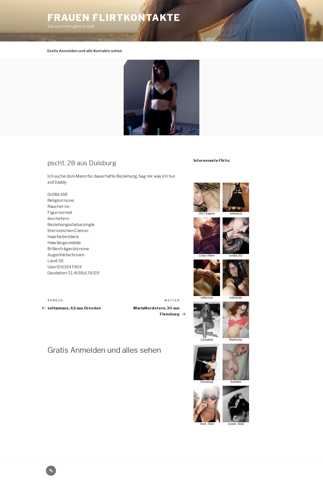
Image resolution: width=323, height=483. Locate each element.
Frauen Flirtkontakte (114, 17)
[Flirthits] (222, 424)
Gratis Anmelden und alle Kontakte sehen (84, 51)
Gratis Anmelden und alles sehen (104, 350)
